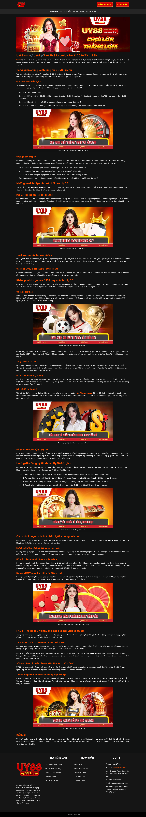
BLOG (94, 11)
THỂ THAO (63, 11)
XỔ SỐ (70, 11)
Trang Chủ (54, 11)
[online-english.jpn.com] (38, 4)
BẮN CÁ (88, 11)
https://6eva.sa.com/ (120, 768)
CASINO (81, 11)
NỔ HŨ (75, 11)
